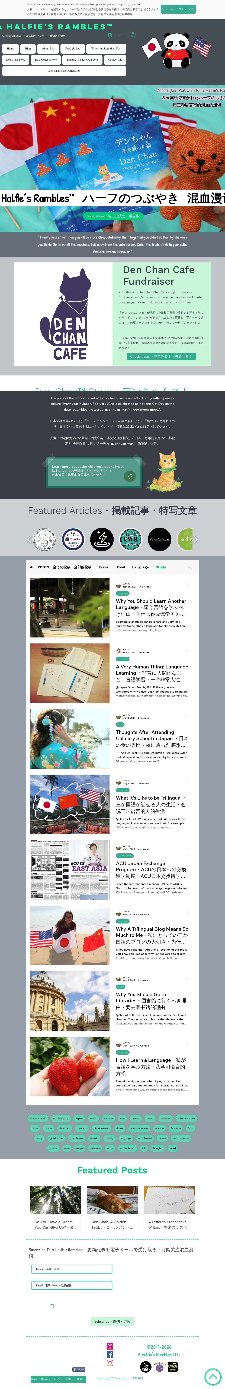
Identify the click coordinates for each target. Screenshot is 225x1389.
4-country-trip (61, 1114)
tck (144, 1143)
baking (136, 1114)
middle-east (145, 1133)
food (190, 1124)
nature (162, 1133)
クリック (102, 466)
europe (159, 1124)
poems (53, 1143)
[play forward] (196, 535)
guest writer (56, 1133)
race (66, 1143)
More (160, 563)
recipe (79, 1143)
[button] (178, 9)
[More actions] (188, 581)
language (126, 1133)
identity (109, 1133)
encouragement (139, 1124)
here (119, 462)
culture (48, 1124)
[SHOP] (130, 472)
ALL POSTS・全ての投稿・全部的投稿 (61, 563)
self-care (95, 1143)
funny (39, 1133)
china (35, 1124)
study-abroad (127, 1143)
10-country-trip (38, 1114)
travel (173, 1143)
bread (150, 1114)
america (108, 1114)
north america (181, 1133)
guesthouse (76, 1133)
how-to (94, 1133)
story (110, 1143)
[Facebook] (110, 1350)
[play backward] (29, 535)
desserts (82, 1124)
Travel (104, 563)
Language (140, 563)
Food (121, 563)
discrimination (101, 1124)
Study (120, 982)
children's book (186, 1114)
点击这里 (58, 471)
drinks (119, 1124)
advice (93, 1114)
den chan (64, 1124)
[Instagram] (110, 1342)
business (165, 1114)
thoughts (158, 1143)
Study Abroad (124, 851)
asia (122, 1114)
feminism (176, 1124)
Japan (79, 1114)
